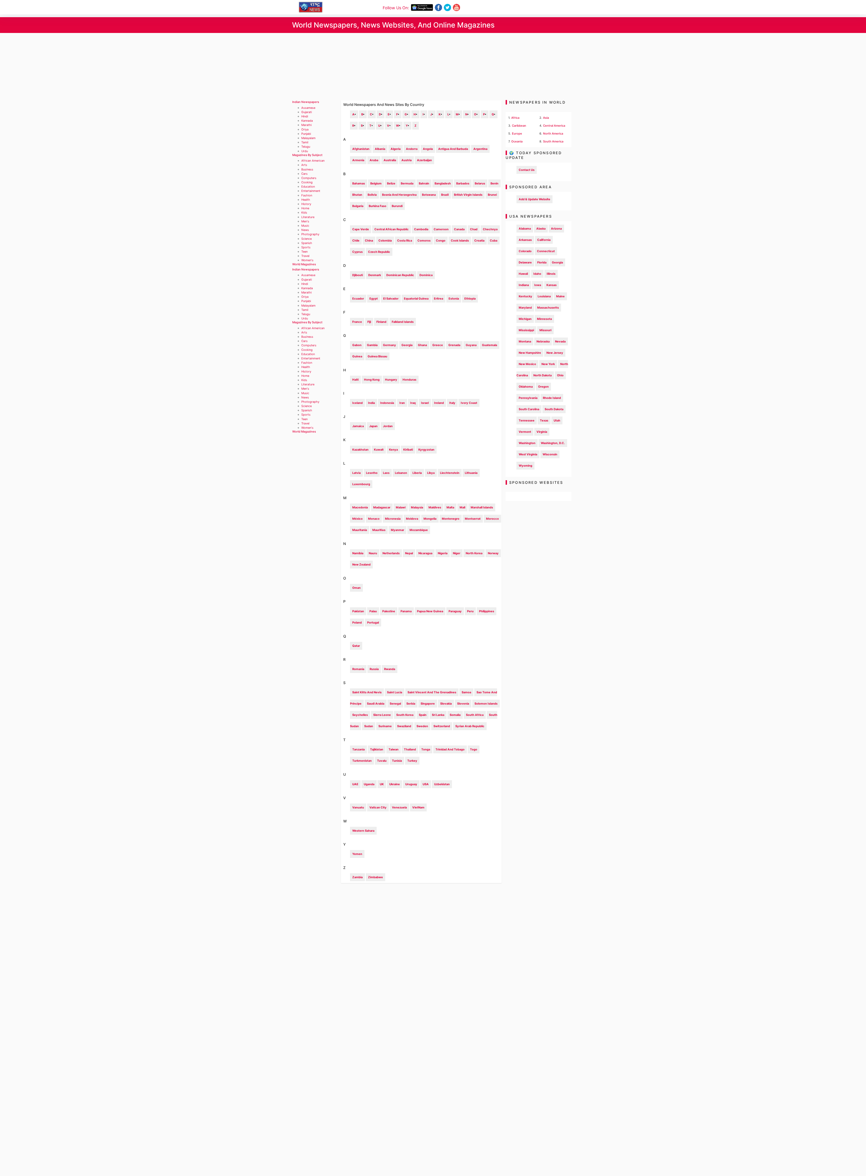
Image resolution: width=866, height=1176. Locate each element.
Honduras (409, 379)
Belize (391, 183)
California (543, 240)
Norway (493, 553)
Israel (425, 403)
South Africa (475, 715)
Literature (307, 217)
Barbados (462, 183)
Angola (428, 149)
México (357, 518)
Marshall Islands (482, 507)
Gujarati (306, 112)
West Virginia (528, 454)
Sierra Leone (382, 715)
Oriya (305, 129)
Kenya (393, 449)
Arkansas (525, 240)
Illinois (551, 273)
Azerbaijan (424, 160)
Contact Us (526, 170)
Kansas (551, 285)
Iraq (413, 403)
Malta (450, 507)
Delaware (525, 262)
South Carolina (529, 409)
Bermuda (407, 183)
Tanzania (358, 749)
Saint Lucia (394, 692)
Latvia (356, 473)
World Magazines (304, 264)
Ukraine (394, 784)
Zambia (357, 877)
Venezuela (399, 807)
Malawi (400, 507)
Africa (515, 117)
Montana (525, 341)
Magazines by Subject (307, 155)
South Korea (404, 715)
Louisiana (544, 296)
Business (307, 169)
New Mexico (527, 364)
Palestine (388, 611)
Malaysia (417, 507)
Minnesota (544, 319)
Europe (517, 133)
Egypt (373, 298)
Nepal (409, 553)
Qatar (356, 645)
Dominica (426, 275)
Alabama (525, 228)
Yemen (357, 854)
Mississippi (526, 330)
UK (382, 784)
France (357, 322)
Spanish (306, 243)
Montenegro (450, 518)
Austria (406, 160)
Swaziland (404, 726)
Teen (304, 251)
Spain (422, 715)
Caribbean (519, 125)
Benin (494, 183)
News (305, 230)
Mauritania (359, 530)
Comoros (424, 240)
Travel (305, 256)
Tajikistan (376, 749)
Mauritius (378, 530)
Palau (373, 611)
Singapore (428, 703)
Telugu (305, 146)
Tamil (304, 142)
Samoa (466, 692)
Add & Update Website (534, 199)
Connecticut (546, 251)
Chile (355, 240)
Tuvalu (382, 760)
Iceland (357, 403)
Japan (373, 426)
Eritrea (438, 298)
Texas (544, 420)
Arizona (556, 228)
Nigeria (442, 553)
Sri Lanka (438, 715)
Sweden (422, 726)
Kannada (307, 120)
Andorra (411, 149)
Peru (470, 611)
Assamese (308, 107)
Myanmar (397, 530)
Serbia (410, 703)
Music (305, 225)
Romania (358, 669)
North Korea (474, 553)
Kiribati (408, 449)
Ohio (560, 375)
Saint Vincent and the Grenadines (432, 692)
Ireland (439, 403)
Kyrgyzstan (426, 449)
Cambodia (421, 229)
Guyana (471, 345)
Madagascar (381, 507)
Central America (554, 125)
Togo (473, 749)
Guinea (357, 356)
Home (305, 208)
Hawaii (523, 273)
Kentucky (525, 296)
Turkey (412, 760)
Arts (304, 165)
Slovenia (463, 703)
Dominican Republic (400, 275)
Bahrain (424, 183)
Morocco (492, 518)
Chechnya (490, 229)
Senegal (395, 703)
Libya (431, 473)
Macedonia (360, 507)
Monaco (374, 518)
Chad (473, 229)
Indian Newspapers (305, 102)
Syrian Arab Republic (469, 726)
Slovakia (446, 703)
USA (426, 784)
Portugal (373, 622)
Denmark (374, 275)
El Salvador (390, 298)
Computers (308, 178)
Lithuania (471, 473)
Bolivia (372, 194)
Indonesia (387, 403)
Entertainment (310, 191)
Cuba (493, 240)
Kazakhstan (360, 449)
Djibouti (357, 275)
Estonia (454, 298)
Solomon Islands (485, 703)
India (371, 403)
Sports (306, 247)
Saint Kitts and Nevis (367, 692)
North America (553, 133)
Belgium (376, 183)
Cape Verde (360, 229)
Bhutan (357, 194)
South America (553, 141)
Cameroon (441, 229)
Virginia (542, 431)
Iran (402, 403)
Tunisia (397, 760)
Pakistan (358, 611)
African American (313, 160)
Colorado (525, 251)
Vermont (525, 431)
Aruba (374, 160)
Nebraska (543, 341)
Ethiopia (470, 298)
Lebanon (401, 473)
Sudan (368, 726)
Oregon (543, 386)
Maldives (434, 507)
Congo (440, 240)
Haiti (355, 379)
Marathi (306, 125)
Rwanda (389, 669)
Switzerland (441, 726)
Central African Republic (391, 229)
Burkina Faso (377, 206)
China (369, 240)
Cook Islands (460, 240)
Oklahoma (526, 386)
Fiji (369, 322)
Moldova (412, 518)
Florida (541, 262)
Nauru (373, 553)
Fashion (306, 195)
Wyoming (525, 465)
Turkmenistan (362, 760)
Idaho (537, 273)
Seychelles (360, 715)
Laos (386, 473)
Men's (305, 221)
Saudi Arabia (375, 703)
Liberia (417, 473)
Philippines (486, 611)
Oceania (517, 141)
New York (548, 364)
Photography (310, 234)
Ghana (422, 345)
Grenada (454, 345)
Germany (389, 345)
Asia (546, 117)
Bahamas (358, 183)
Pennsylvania (528, 398)
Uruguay (411, 784)
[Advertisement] (433, 66)
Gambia (372, 345)
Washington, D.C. (553, 443)
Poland (357, 622)
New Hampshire (530, 352)
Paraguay (455, 611)
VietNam (418, 807)
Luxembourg (361, 484)
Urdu (304, 151)
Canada (459, 229)
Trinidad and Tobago (450, 749)
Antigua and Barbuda (453, 149)
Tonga (425, 749)
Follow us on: (396, 7)
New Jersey (554, 352)
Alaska (541, 228)
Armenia (358, 160)
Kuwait (379, 449)
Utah (557, 420)
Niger (456, 553)
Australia (390, 160)
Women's (307, 260)
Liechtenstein (449, 473)
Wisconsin (550, 454)
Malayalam (308, 138)
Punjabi (306, 133)
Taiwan (393, 749)
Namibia (357, 553)
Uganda (369, 784)
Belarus (480, 183)
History (306, 204)
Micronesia (393, 518)
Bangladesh (443, 183)
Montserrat (473, 518)
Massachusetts (548, 307)
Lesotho (372, 473)
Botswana (429, 194)
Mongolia (430, 518)
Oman (356, 587)
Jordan (388, 426)
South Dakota (554, 409)
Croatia (479, 240)
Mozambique (419, 530)
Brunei (492, 194)
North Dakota (542, 375)
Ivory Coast (469, 403)
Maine (560, 296)
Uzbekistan (442, 784)
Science (306, 238)
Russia (374, 669)
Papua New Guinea (430, 611)
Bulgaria (357, 206)
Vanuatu (358, 807)
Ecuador (358, 298)
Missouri (545, 330)
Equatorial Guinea (416, 298)
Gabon (357, 345)
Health (305, 199)
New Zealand (361, 564)
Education (308, 186)
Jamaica (358, 426)
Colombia (385, 240)
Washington (527, 443)
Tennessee (526, 420)
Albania (380, 149)
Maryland (525, 307)
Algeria (396, 149)
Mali (462, 507)
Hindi (304, 116)
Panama (406, 611)
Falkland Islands (403, 322)
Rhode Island (552, 398)
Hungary (391, 379)
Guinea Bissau (377, 356)
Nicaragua (425, 553)
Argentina (480, 149)
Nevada (560, 341)
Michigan (525, 319)
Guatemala (489, 345)
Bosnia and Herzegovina (399, 194)
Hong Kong (372, 379)
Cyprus (357, 252)
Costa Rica (404, 240)
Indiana (524, 285)
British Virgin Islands (468, 194)
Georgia (406, 345)
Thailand (410, 749)
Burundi (397, 206)
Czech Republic (379, 252)
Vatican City (378, 807)
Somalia (455, 715)
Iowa (537, 285)
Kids (304, 212)
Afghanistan (360, 149)
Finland (381, 322)
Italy (452, 403)
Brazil (445, 194)
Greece (437, 345)
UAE (355, 784)
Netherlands (391, 553)
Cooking (307, 182)
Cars (304, 173)
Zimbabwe (375, 877)
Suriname (385, 726)
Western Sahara (363, 830)
